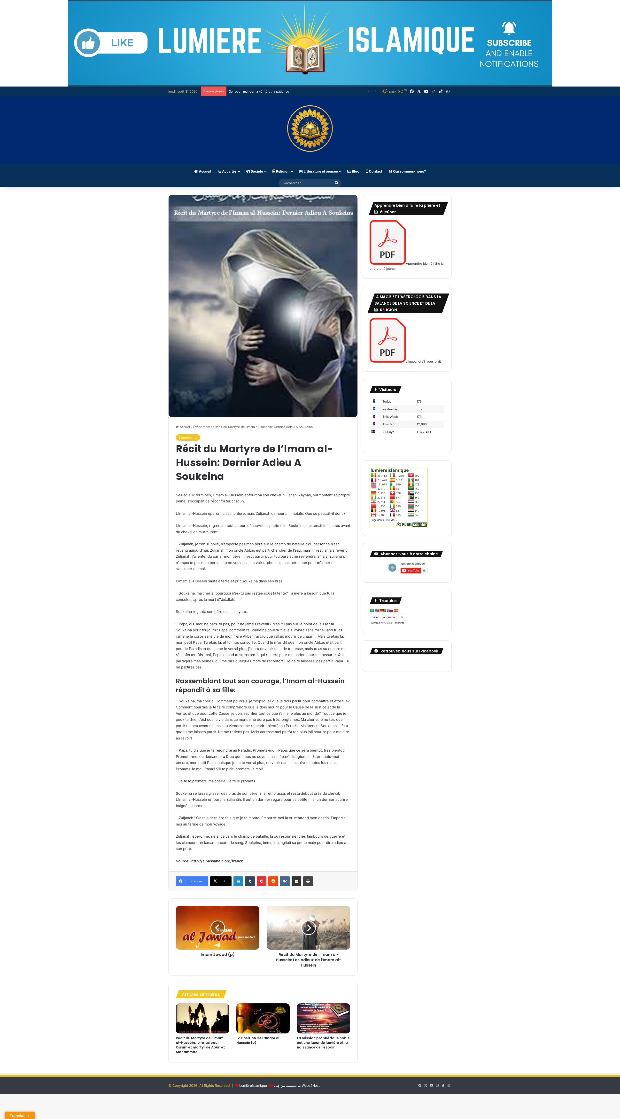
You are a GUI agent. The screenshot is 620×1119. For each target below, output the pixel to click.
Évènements (202, 427)
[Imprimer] (308, 881)
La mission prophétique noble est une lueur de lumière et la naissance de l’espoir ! (323, 1043)
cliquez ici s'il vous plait (423, 361)
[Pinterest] (261, 881)
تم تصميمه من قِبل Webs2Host (297, 1085)
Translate (398, 622)
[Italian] (386, 611)
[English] (376, 611)
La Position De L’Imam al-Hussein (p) (258, 1040)
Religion (282, 171)
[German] (381, 611)
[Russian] (391, 611)
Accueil (204, 171)
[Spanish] (396, 611)
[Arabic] (372, 611)
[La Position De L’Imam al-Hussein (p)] (263, 1018)
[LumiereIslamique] (310, 130)
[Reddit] (273, 881)
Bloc (355, 171)
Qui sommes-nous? (409, 171)
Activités (229, 171)
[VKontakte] (285, 881)
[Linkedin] (238, 881)
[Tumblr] (250, 881)
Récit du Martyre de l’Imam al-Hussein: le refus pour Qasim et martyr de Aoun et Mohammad (200, 1045)
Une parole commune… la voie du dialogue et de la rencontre (275, 91)
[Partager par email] (296, 881)
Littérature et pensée (320, 171)
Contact (375, 171)
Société (256, 171)
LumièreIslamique (253, 1085)
